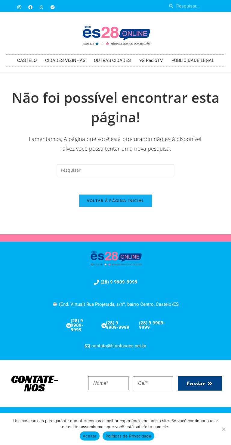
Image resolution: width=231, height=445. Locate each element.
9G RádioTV (151, 60)
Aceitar (90, 436)
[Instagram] (19, 7)
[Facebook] (30, 7)
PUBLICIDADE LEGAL (192, 60)
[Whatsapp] (41, 7)
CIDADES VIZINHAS (65, 60)
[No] (223, 429)
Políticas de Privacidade (128, 436)
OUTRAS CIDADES (112, 60)
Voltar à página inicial (115, 200)
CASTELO (27, 60)
